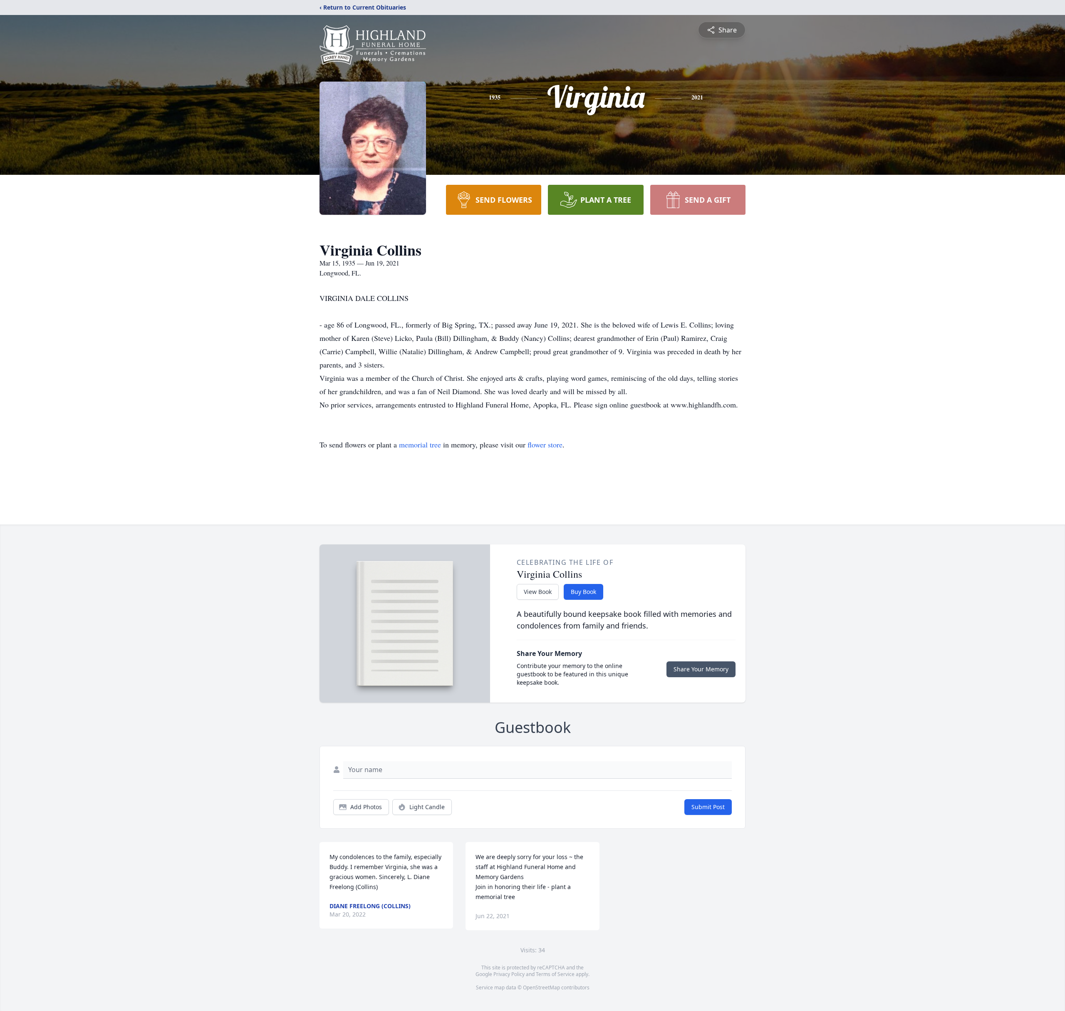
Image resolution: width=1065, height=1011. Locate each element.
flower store (545, 445)
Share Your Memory (701, 669)
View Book (538, 592)
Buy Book (583, 592)
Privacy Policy (509, 974)
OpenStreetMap (541, 987)
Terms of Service (555, 974)
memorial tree (420, 445)
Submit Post (708, 807)
